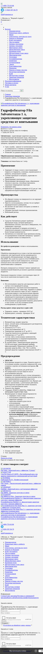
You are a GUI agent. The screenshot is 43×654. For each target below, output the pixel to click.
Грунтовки (13, 57)
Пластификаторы (15, 66)
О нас (7, 86)
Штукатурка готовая (16, 75)
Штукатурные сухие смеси (18, 53)
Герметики (13, 61)
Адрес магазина (11, 596)
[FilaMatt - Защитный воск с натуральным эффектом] (6, 487)
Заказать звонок (6, 7)
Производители (14, 31)
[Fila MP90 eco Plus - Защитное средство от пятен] (6, 494)
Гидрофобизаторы (15, 59)
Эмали (11, 64)
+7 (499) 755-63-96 (7, 5)
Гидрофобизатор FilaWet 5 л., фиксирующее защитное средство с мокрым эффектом (20, 503)
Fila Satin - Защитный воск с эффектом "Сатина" (18, 470)
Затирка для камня (15, 46)
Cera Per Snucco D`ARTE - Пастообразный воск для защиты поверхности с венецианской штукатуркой (19, 475)
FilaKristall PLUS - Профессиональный (14, 480)
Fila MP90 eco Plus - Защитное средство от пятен (18, 496)
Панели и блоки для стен (18, 70)
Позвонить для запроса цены (11, 127)
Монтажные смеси (15, 48)
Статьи (3, 596)
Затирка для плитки (16, 44)
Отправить (5, 623)
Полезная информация (13, 81)
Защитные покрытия (16, 77)
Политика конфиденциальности (27, 598)
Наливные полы (15, 51)
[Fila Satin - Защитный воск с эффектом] (6, 468)
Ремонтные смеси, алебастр (19, 33)
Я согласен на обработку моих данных (17, 625)
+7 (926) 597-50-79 (10, 10)
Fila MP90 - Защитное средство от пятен (15, 493)
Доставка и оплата (11, 83)
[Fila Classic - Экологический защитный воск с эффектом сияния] (6, 481)
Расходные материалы (17, 72)
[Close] (2, 605)
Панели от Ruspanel (16, 38)
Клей (11, 74)
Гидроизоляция (14, 62)
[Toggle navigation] (2, 24)
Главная (8, 94)
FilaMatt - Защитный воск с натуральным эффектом (19, 489)
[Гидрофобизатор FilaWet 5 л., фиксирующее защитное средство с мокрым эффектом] (21, 500)
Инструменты (14, 79)
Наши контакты (10, 85)
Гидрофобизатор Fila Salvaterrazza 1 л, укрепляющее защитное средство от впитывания (19, 518)
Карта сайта (11, 598)
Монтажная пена (15, 55)
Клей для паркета (15, 40)
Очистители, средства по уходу (20, 36)
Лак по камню (14, 42)
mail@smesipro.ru (7, 14)
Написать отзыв (6, 458)
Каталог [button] (8, 29)
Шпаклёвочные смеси (17, 49)
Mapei (11, 35)
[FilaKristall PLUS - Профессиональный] (5, 478)
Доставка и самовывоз (25, 596)
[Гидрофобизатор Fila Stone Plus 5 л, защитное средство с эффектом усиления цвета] (21, 507)
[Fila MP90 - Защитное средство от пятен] (6, 491)
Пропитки (12, 68)
